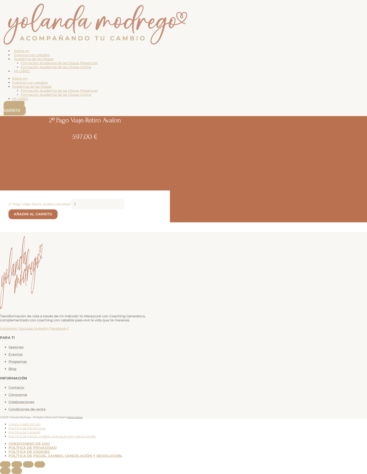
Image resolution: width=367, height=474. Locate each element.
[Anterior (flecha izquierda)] (5, 471)
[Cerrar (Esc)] (39, 464)
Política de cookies (24, 432)
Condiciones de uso (24, 424)
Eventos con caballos (32, 55)
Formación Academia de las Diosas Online (56, 67)
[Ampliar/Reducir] (5, 464)
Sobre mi (21, 51)
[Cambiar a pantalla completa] (16, 464)
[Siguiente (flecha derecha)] (16, 471)
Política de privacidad (27, 428)
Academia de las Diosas (34, 59)
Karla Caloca (75, 417)
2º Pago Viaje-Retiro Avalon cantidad (39, 204)
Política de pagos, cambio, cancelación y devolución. (52, 436)
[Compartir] (28, 464)
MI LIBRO (22, 71)
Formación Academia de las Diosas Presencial (59, 63)
